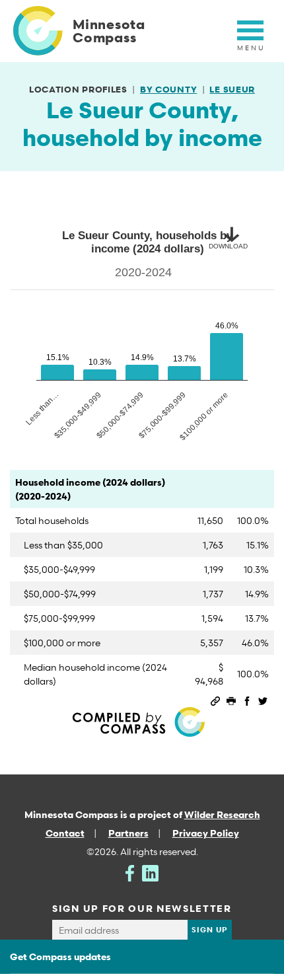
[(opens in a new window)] (129, 872)
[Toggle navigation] (250, 37)
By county (168, 89)
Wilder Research (222, 814)
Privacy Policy (205, 833)
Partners (128, 833)
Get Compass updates (60, 956)
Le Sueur (232, 89)
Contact (65, 833)
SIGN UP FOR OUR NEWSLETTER (142, 908)
